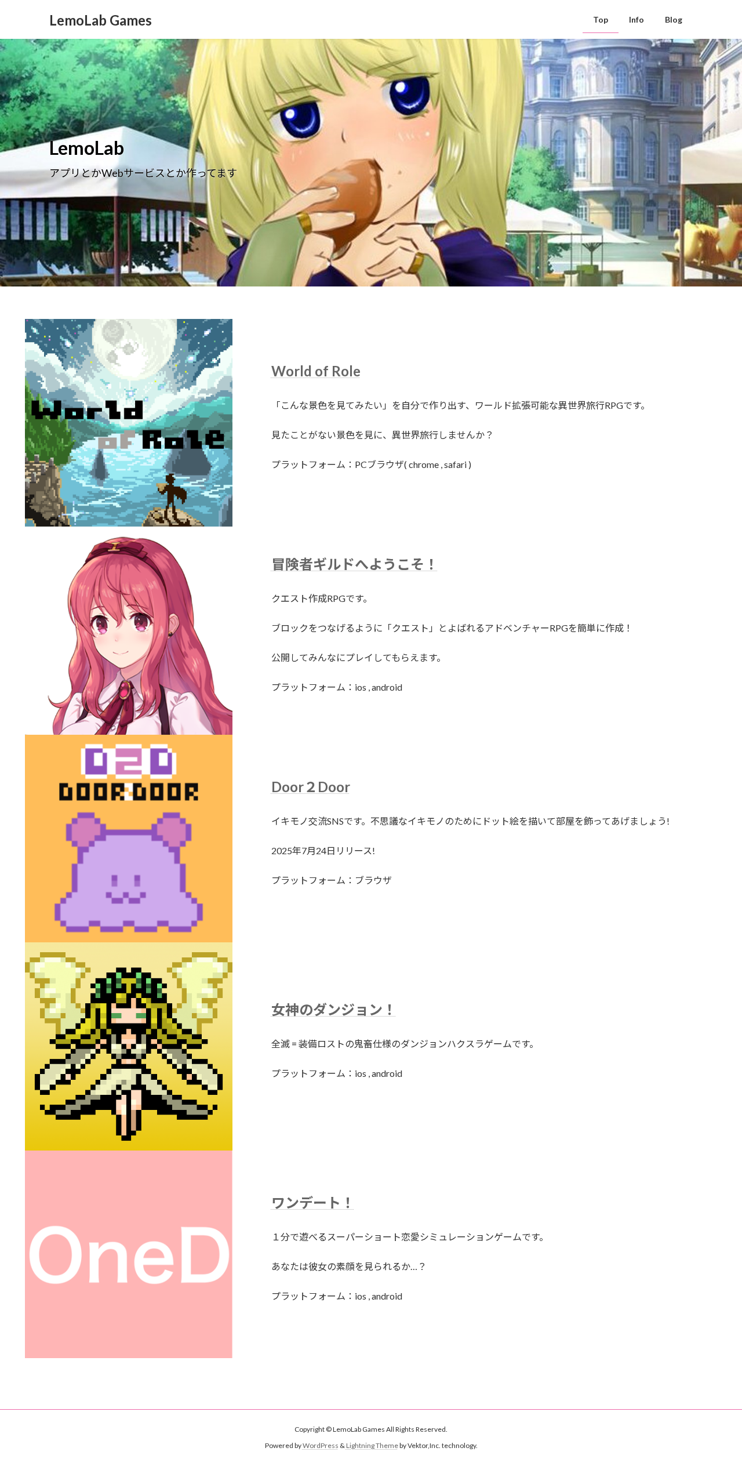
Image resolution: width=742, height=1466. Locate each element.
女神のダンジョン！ (334, 1009)
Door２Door (310, 786)
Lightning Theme (372, 1446)
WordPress (321, 1446)
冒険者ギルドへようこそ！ (354, 564)
